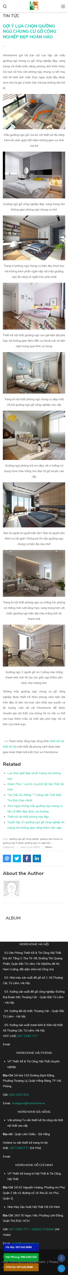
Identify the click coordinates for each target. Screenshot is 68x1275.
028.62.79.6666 (43, 1229)
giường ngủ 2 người (13, 842)
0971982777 (19, 1148)
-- (4, 46)
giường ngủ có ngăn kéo (37, 842)
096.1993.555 (19, 1095)
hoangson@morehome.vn (28, 1103)
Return (48, 847)
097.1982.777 (28, 1036)
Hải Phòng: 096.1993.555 (21, 1257)
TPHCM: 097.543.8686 (19, 1267)
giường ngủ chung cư (51, 838)
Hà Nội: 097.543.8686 (19, 1247)
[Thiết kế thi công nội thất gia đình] (34, 5)
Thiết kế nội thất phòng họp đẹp (28, 817)
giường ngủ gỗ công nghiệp (24, 838)
